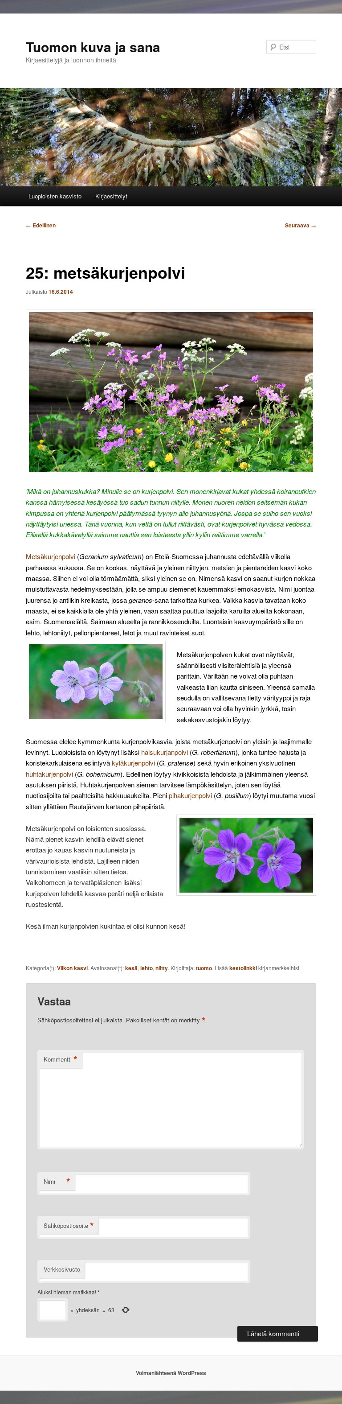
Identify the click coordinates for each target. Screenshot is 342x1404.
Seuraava (300, 225)
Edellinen (41, 225)
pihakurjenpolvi (190, 795)
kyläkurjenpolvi (133, 762)
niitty (161, 968)
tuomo (204, 968)
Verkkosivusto (62, 1269)
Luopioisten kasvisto (54, 196)
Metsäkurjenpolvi (50, 556)
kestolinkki (243, 968)
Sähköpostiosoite (69, 1226)
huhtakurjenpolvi (49, 773)
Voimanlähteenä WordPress (171, 1373)
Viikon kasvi (72, 968)
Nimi (57, 1181)
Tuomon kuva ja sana (93, 46)
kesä (131, 968)
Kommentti (60, 1059)
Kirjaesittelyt (111, 196)
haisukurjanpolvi (164, 752)
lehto (146, 968)
